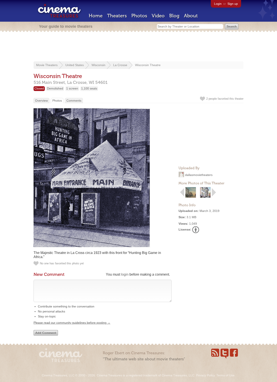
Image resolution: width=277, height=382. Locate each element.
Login (218, 3)
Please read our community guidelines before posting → (72, 322)
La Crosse (120, 65)
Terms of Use (225, 375)
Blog (174, 16)
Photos (139, 16)
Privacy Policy (205, 375)
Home (96, 16)
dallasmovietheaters (199, 175)
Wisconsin (98, 65)
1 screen (72, 88)
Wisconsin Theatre (148, 65)
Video (158, 16)
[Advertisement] (138, 47)
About (191, 16)
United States (74, 65)
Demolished (55, 88)
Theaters (117, 16)
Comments (73, 100)
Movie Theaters (47, 65)
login (125, 274)
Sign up (232, 3)
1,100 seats (89, 88)
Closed (39, 88)
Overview (41, 100)
